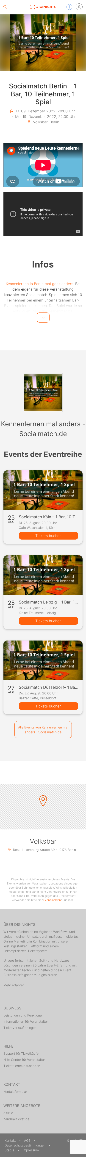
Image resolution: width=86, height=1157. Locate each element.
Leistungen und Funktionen (23, 1015)
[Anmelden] (79, 6)
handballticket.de (16, 1119)
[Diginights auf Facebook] (67, 1140)
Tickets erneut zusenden (21, 1066)
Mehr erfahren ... (15, 985)
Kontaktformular (15, 1091)
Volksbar (43, 841)
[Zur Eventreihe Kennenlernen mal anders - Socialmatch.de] (43, 392)
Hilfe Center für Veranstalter (24, 1060)
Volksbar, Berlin (45, 122)
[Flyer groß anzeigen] (43, 42)
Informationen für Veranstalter (25, 1021)
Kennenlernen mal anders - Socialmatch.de (43, 429)
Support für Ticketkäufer (21, 1053)
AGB (27, 1140)
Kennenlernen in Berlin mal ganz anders (39, 283)
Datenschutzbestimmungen (25, 1145)
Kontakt (11, 1140)
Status (10, 1150)
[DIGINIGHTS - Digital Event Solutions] (43, 7)
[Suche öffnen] (5, 7)
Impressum (30, 1150)
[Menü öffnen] (69, 7)
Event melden (52, 900)
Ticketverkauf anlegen (19, 1028)
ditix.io (8, 1113)
